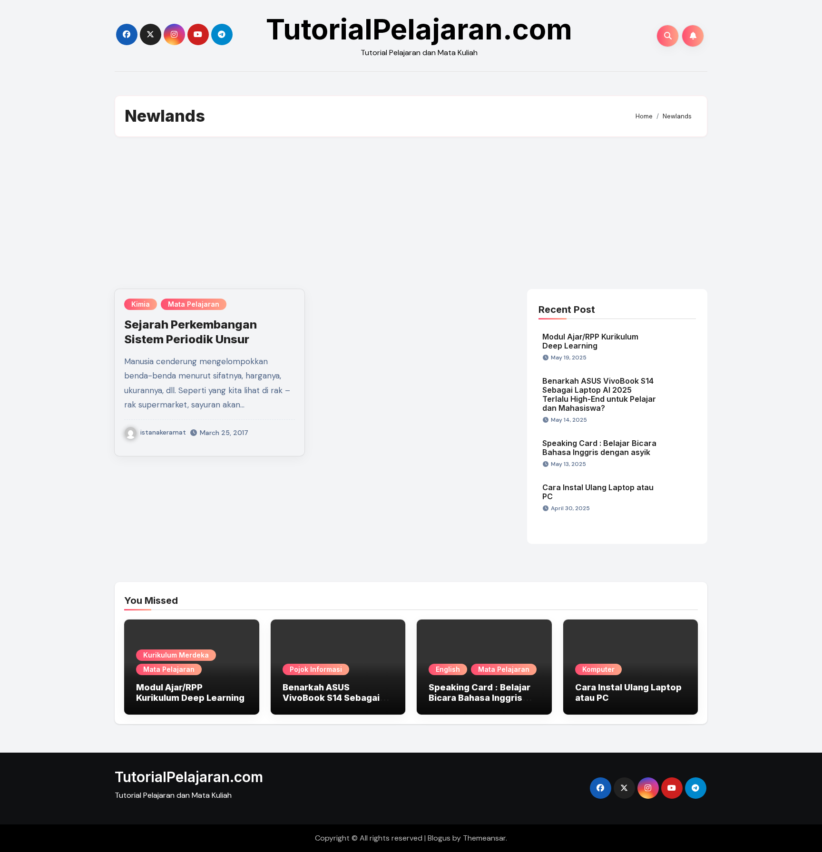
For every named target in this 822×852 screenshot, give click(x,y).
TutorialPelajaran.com (419, 29)
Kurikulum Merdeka (176, 655)
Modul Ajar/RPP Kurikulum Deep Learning (590, 341)
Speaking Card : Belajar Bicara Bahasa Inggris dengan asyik (599, 447)
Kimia (140, 304)
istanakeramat (163, 432)
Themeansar (484, 838)
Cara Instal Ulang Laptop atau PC (598, 492)
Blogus (439, 838)
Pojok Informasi (316, 669)
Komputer (598, 669)
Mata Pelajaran (193, 304)
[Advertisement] (411, 213)
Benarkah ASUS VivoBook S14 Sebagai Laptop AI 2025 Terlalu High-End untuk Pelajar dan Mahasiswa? (599, 394)
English (448, 669)
